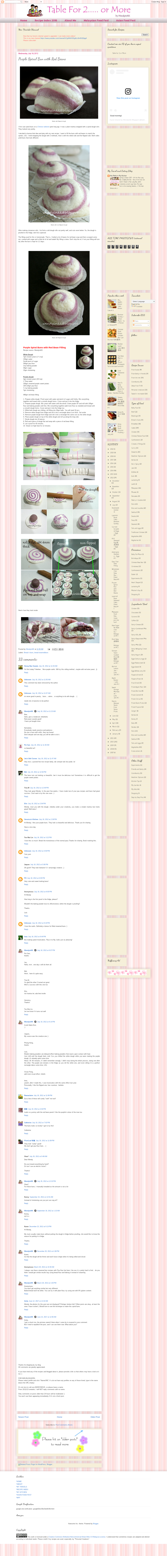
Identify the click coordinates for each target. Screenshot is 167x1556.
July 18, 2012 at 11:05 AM (41, 680)
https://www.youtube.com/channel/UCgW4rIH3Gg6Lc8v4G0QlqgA (63, 38)
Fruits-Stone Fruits (137, 703)
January (115, 734)
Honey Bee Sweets (31, 666)
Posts (136, 321)
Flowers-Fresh (136, 679)
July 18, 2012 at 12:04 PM (37, 772)
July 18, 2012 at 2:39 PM (48, 819)
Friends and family (137, 769)
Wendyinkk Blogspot (131, 120)
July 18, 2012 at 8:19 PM (41, 923)
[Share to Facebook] (60, 649)
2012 (112, 478)
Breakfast (134, 424)
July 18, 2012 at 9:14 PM (46, 1022)
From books (135, 370)
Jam (132, 468)
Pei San (27, 745)
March (114, 727)
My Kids (134, 789)
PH (25, 878)
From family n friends (138, 374)
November (115, 487)
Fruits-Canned (136, 695)
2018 (112, 456)
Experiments (135, 578)
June (114, 716)
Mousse (133, 492)
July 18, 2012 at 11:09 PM (43, 1095)
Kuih (132, 476)
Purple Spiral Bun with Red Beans (115, 588)
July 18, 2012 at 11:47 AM (47, 758)
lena (25, 937)
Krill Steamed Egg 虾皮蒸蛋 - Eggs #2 (115, 544)
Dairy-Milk (135, 645)
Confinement (135, 440)
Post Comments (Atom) (64, 1425)
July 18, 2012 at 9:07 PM (46, 950)
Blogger (95, 1524)
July (114, 505)
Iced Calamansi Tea (121, 373)
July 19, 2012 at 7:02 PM (41, 1123)
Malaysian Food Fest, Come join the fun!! (115, 617)
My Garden (135, 785)
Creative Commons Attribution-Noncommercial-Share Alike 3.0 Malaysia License (77, 1537)
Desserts (134, 452)
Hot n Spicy (135, 464)
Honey (133, 719)
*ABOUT (19, 1484)
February (115, 730)
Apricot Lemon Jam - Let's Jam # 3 (115, 671)
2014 (112, 471)
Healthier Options (137, 456)
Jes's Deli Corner (30, 758)
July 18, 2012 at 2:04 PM (37, 803)
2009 (112, 745)
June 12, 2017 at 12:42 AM (38, 1301)
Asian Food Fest (125, 20)
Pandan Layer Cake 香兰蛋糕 (121, 347)
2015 (112, 467)
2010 (112, 742)
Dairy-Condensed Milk (138, 629)
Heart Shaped (136, 582)
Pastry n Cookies (137, 500)
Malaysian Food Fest (96, 20)
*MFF (18, 1498)
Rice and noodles (137, 508)
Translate (139, 307)
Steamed (134, 524)
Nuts (132, 723)
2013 (112, 474)
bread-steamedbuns (41, 652)
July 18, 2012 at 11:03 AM (48, 666)
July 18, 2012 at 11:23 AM (46, 711)
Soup (133, 520)
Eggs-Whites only (137, 671)
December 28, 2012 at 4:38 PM (48, 1251)
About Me (70, 20)
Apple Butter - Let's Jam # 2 (115, 681)
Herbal (133, 460)
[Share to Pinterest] (62, 649)
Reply (26, 672)
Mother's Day (135, 590)
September (116, 496)
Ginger (133, 711)
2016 (112, 463)
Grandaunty (135, 382)
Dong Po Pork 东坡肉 (121, 414)
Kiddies (133, 472)
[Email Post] (48, 649)
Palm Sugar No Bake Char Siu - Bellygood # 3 (115, 631)
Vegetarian (135, 540)
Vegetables (135, 536)
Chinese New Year (137, 562)
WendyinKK (28, 711)
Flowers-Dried (136, 675)
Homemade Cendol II (115, 510)
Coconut (134, 617)
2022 (112, 449)
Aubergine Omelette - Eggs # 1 (115, 555)
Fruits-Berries (136, 691)
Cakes (133, 428)
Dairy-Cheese (136, 625)
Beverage (134, 416)
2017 (112, 460)
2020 (112, 453)
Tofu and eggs (136, 528)
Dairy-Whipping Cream (139, 649)
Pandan (133, 727)
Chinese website (43, 127)
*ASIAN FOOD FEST (23, 1495)
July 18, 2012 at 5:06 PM (39, 864)
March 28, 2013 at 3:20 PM (46, 1283)
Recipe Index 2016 (46, 20)
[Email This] (53, 649)
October (115, 492)
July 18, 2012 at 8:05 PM (43, 892)
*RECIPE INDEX (22, 1489)
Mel (25, 772)
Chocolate (134, 613)
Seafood (134, 512)
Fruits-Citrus (135, 699)
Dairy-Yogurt (135, 655)
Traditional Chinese (137, 532)
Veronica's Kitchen (31, 819)
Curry (133, 448)
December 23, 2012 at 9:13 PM (40, 1226)
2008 (112, 749)
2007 (112, 753)
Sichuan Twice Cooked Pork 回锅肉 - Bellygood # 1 (115, 657)
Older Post (95, 1417)
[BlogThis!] (55, 649)
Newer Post (23, 1417)
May (114, 719)
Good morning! (116, 116)
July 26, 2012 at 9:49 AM (38, 1156)
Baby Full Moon (136, 554)
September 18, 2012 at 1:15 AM (48, 1211)
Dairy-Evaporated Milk (138, 639)
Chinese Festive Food (138, 436)
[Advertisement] (128, 146)
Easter (133, 574)
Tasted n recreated (137, 394)
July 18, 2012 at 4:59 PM (41, 851)
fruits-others (135, 751)
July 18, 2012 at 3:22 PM (43, 837)
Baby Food (135, 408)
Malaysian (134, 488)
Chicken (134, 432)
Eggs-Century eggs (137, 659)
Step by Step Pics (137, 797)
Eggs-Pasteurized (137, 663)
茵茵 (25, 1109)
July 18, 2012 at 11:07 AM (41, 693)
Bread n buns (28, 652)
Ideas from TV (136, 386)
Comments (138, 325)
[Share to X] (58, 649)
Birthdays (134, 558)
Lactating (134, 480)
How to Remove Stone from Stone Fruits (115, 706)
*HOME (19, 1481)
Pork (133, 504)
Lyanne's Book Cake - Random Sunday (115, 520)
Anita (26, 1301)
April (114, 723)
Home (23, 20)
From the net (135, 378)
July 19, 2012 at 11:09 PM (45, 1141)
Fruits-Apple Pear (137, 687)
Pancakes (134, 496)
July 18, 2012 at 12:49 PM (39, 788)
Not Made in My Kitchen (118, 176)
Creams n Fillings (137, 444)
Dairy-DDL (135, 635)
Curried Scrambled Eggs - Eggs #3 (115, 531)
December (115, 481)
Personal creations (137, 390)
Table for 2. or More (119, 53)
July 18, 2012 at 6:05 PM (36, 878)
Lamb (133, 484)
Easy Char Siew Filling (115, 564)
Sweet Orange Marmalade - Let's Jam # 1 (115, 693)
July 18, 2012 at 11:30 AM (40, 745)
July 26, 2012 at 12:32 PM (46, 1181)
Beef (133, 412)
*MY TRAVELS (21, 1487)
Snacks (133, 516)
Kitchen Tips (135, 781)
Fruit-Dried (135, 683)
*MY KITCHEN (21, 1492)
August (114, 501)
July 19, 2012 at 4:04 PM (37, 1109)
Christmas (134, 566)
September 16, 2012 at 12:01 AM (41, 1197)
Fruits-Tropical (136, 707)
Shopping (134, 594)
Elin (25, 803)
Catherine (27, 1123)
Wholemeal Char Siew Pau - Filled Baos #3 (115, 574)
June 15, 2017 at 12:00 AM (46, 1317)
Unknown (27, 680)
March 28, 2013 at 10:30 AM (44, 1267)
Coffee (133, 621)
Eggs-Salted (135, 667)
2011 (112, 738)
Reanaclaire (28, 1095)
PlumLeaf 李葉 (29, 1141)
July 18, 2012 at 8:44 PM (37, 937)
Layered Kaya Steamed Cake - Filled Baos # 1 (115, 602)
